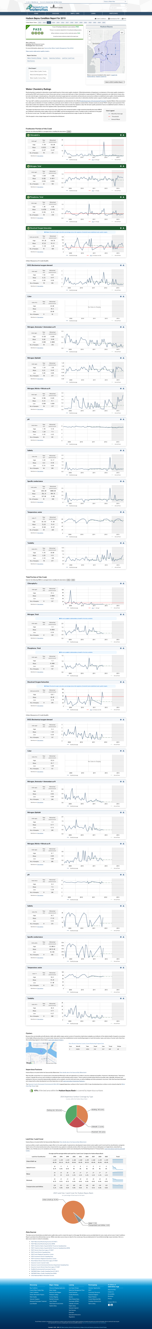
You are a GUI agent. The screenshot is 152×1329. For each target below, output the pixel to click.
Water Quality (33, 1297)
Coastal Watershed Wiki (94, 1299)
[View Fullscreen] (89, 38)
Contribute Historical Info (94, 1301)
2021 (85, 22)
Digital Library (72, 1305)
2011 (39, 22)
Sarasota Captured (73, 1308)
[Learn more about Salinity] (120, 450)
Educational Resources (75, 1314)
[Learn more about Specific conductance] (120, 481)
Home (36, 13)
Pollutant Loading (53, 1294)
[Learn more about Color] (120, 296)
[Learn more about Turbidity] (120, 543)
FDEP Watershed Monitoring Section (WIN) (43, 1244)
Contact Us (111, 1292)
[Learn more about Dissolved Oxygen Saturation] (120, 228)
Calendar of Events (74, 1303)
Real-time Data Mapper (55, 1292)
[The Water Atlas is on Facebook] (109, 1305)
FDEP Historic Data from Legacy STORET (42, 1250)
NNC (93, 159)
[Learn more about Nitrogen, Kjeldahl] (120, 358)
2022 (90, 22)
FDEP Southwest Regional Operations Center (43, 1258)
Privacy (110, 1298)
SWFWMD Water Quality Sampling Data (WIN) (43, 1273)
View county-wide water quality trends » (38, 51)
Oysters (45, 58)
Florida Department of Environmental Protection (93, 101)
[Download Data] (123, 135)
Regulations (72, 1317)
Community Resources (94, 1292)
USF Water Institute (58, 2)
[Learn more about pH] (120, 419)
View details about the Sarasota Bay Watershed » (73, 1072)
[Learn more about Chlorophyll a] (120, 135)
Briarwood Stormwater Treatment (38, 1301)
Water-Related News (74, 1299)
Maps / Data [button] (75, 13)
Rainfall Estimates (54, 1299)
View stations (40, 155)
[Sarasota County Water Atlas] (37, 7)
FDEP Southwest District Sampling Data (42, 1256)
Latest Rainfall (53, 1301)
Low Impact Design (74, 1288)
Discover (33, 1285)
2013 (49, 22)
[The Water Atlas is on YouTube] (112, 1305)
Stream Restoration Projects (37, 1294)
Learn (71, 1285)
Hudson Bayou (91, 76)
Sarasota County (49, 2)
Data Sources (31, 61)
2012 (44, 22)
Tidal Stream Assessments (56, 1303)
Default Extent (89, 42)
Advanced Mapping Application (57, 1288)
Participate (92, 1285)
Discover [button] (55, 13)
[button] (89, 31)
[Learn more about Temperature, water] (120, 512)
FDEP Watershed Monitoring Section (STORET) (44, 1241)
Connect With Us (112, 1302)
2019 (76, 22)
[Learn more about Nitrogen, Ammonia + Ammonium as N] (120, 327)
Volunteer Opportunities (94, 1288)
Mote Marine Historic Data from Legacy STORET (44, 1260)
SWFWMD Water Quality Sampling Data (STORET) (45, 1271)
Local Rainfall (33, 1303)
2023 (94, 22)
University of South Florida (100, 1327)
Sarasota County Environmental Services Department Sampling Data (50, 1265)
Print (124, 18)
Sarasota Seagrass (35, 1299)
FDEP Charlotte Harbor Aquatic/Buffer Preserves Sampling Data (48, 1246)
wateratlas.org (113, 1286)
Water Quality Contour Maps (38, 78)
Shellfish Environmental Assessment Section (43, 1269)
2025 (103, 22)
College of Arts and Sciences (87, 1327)
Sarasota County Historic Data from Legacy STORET (45, 1267)
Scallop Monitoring (73, 1294)
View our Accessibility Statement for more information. (94, 1322)
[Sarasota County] (60, 8)
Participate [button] (113, 13)
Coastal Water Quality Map (37, 1290)
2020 (81, 22)
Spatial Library (53, 1305)
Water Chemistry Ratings (34, 58)
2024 (99, 22)
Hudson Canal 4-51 (101, 76)
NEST (89, 1290)
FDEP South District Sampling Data (40, 1252)
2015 (58, 22)
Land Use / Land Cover (68, 58)
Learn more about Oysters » (56, 1040)
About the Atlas (112, 1289)
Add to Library (92, 1303)
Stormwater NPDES (74, 1301)
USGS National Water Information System (42, 1275)
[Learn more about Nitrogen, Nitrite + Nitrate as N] (120, 388)
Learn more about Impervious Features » (74, 1081)
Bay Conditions (34, 1288)
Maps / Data (53, 1285)
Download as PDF (115, 18)
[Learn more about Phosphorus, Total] (120, 197)
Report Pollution (92, 1297)
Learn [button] (93, 13)
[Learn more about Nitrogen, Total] (120, 166)
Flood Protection (73, 1292)
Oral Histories (72, 1310)
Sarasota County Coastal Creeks (40, 1263)
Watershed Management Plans (38, 74)
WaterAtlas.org (35, 2)
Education (71, 1312)
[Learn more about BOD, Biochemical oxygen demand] (120, 265)
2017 (67, 22)
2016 (62, 22)
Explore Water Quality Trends (38, 71)
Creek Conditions (101, 18)
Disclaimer (110, 1296)
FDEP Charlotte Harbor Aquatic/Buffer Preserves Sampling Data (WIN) (50, 1248)
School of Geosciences (74, 1327)
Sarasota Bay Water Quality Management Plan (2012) (58, 48)
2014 (53, 22)
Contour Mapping (53, 1297)
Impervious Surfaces (54, 58)
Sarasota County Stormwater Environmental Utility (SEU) (44, 1084)
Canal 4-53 (114, 75)
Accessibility (111, 1294)
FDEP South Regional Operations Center (42, 1254)
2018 (71, 22)
